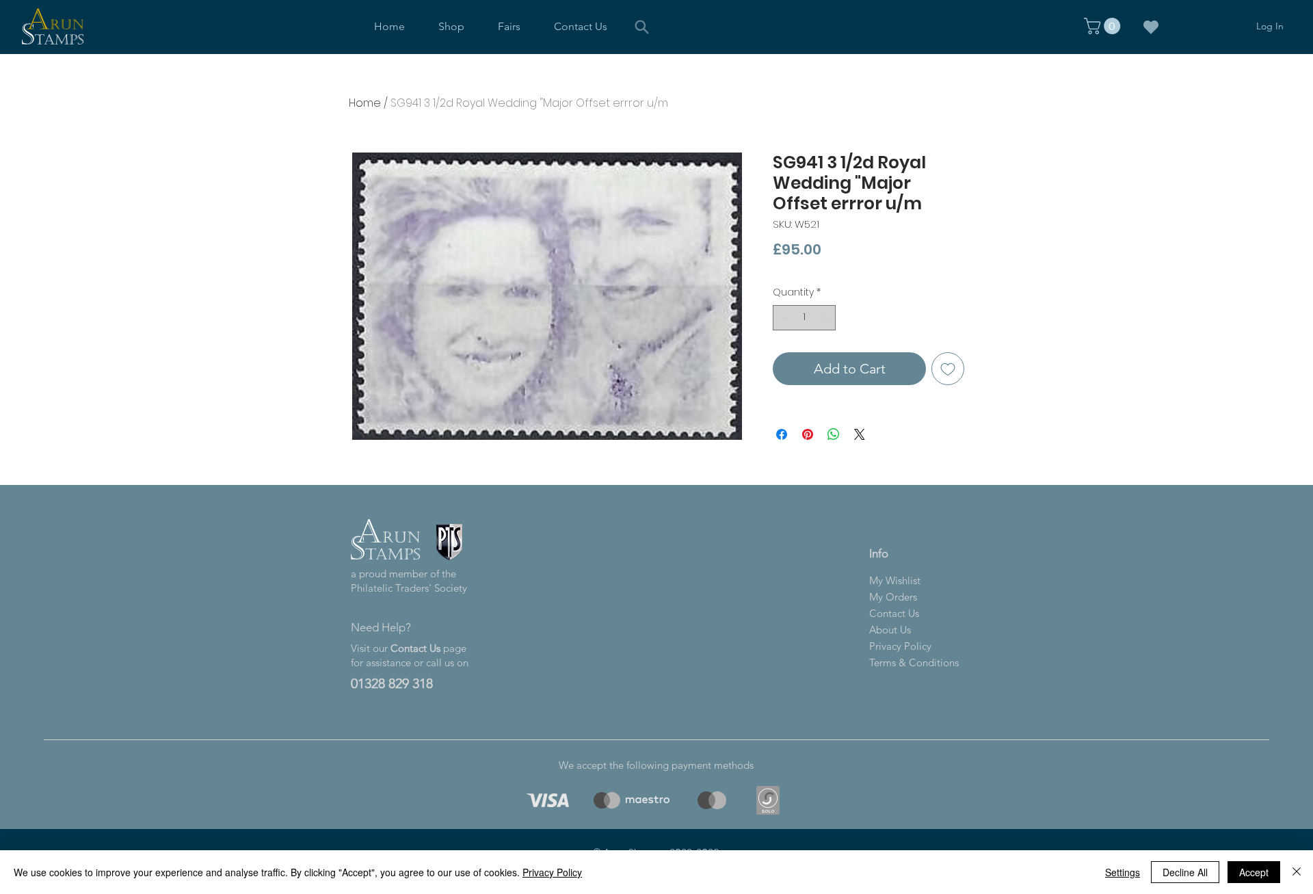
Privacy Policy (552, 872)
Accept (1254, 872)
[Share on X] (859, 434)
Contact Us (415, 648)
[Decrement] (783, 318)
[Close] (1296, 872)
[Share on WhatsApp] (833, 434)
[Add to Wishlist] (947, 368)
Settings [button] (1122, 872)
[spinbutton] (804, 318)
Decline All (1185, 872)
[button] (452, 26)
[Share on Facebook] (781, 434)
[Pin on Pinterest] (807, 434)
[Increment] (825, 318)
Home (365, 103)
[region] (545, 800)
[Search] (642, 27)
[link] (1104, 26)
